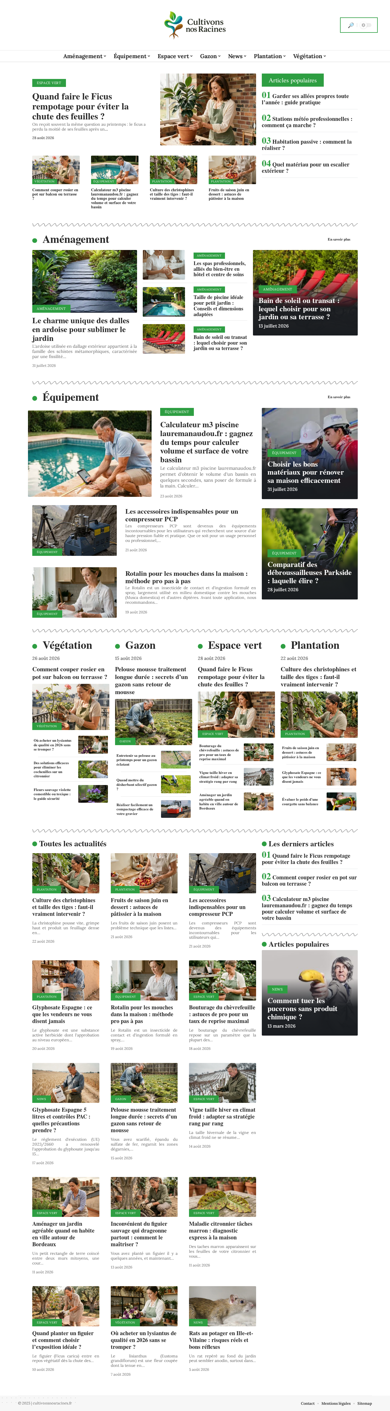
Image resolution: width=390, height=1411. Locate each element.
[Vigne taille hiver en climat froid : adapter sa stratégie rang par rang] (259, 777)
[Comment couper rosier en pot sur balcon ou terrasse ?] (56, 170)
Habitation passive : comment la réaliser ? (307, 144)
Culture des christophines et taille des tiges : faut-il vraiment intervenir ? (172, 194)
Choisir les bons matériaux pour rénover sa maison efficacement (306, 471)
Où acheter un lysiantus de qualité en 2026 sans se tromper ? (52, 744)
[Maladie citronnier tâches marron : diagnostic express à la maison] (222, 1197)
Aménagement (76, 239)
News (41, 1099)
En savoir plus (339, 239)
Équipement (103, 181)
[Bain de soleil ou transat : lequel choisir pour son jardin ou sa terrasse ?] (164, 339)
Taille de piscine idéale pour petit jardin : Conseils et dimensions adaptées (218, 305)
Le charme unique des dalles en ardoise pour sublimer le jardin (80, 329)
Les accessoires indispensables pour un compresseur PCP (181, 514)
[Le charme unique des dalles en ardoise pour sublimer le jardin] (84, 281)
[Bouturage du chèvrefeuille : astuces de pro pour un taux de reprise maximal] (259, 752)
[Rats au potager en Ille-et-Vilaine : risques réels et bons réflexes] (222, 1306)
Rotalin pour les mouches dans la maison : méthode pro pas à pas (186, 576)
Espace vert (49, 83)
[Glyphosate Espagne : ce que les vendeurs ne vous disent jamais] (341, 777)
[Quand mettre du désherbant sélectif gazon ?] (176, 784)
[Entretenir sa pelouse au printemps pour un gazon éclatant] (176, 759)
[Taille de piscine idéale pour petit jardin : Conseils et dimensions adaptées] (164, 302)
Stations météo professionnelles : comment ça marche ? (307, 122)
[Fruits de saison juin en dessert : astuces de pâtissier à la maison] (232, 170)
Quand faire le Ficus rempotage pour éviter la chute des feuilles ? (80, 105)
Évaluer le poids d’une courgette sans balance (300, 801)
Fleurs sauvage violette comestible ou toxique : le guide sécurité (52, 794)
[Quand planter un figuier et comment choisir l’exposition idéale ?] (65, 1306)
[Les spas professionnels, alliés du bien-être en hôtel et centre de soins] (164, 265)
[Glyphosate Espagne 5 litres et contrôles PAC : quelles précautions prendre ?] (65, 1083)
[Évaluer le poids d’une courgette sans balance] (341, 801)
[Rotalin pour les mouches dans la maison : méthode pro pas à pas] (74, 592)
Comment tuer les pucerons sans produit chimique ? (302, 1008)
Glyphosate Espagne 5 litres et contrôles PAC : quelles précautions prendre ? (61, 1119)
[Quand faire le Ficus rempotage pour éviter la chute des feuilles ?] (208, 109)
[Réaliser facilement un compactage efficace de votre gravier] (176, 809)
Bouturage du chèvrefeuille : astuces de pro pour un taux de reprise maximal (219, 752)
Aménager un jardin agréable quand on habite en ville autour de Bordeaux (218, 801)
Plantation (162, 181)
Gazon (140, 644)
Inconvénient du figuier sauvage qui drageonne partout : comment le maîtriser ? (139, 1233)
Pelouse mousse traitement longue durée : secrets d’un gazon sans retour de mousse (151, 680)
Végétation (45, 181)
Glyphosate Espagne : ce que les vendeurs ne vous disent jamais (301, 777)
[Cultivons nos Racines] (195, 25)
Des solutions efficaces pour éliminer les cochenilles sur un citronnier (51, 769)
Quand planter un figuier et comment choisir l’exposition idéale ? (63, 1340)
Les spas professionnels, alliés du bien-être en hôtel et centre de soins (220, 268)
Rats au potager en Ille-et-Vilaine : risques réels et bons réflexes (221, 1340)
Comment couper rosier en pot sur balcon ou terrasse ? (55, 194)
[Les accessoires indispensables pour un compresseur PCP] (74, 530)
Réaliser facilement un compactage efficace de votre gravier (134, 809)
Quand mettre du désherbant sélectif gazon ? (136, 784)
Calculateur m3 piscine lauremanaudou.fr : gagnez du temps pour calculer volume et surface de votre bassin (114, 198)
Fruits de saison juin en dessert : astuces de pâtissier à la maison (229, 194)
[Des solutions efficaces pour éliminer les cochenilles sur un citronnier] (93, 769)
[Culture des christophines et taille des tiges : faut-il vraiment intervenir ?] (173, 170)
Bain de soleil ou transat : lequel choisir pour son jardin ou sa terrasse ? (220, 342)
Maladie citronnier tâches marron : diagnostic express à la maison (220, 1230)
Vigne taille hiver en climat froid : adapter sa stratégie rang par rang (218, 777)
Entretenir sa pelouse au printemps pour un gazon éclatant (136, 760)
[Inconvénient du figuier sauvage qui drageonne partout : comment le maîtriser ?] (144, 1197)
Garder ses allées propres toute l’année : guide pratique (305, 99)
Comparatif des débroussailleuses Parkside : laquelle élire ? (310, 572)
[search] (351, 25)
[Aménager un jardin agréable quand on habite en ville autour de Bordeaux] (259, 801)
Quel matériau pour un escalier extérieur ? (305, 167)
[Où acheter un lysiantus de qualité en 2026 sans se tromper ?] (93, 744)
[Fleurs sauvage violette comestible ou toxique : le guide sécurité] (93, 794)
